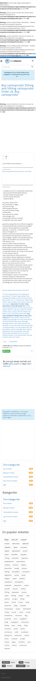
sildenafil (14, 540)
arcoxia (24, 592)
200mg (7, 572)
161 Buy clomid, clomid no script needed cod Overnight (16, 318)
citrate (7, 543)
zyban (15, 547)
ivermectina (8, 632)
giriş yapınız (15, 363)
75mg (25, 625)
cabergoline (14, 622)
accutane (23, 547)
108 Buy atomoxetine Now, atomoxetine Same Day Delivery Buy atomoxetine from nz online (17, 331)
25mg (27, 602)
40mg (19, 625)
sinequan (14, 639)
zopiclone (24, 558)
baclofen (14, 554)
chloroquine (25, 622)
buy (5, 341)
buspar (21, 596)
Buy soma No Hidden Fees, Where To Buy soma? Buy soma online (16, 313)
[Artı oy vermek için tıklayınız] (4, 156)
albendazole (27, 609)
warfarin (22, 578)
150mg (7, 612)
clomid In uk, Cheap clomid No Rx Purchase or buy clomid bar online (16, 324)
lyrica (15, 619)
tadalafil (23, 540)
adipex (7, 551)
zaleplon (8, 547)
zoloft (16, 632)
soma (13, 625)
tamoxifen (15, 558)
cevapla (7, 351)
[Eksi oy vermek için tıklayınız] (4, 159)
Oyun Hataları (14, 346)
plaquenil (7, 648)
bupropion (15, 592)
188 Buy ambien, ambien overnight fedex (17, 328)
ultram (21, 602)
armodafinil (16, 572)
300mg (22, 599)
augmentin (8, 575)
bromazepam (9, 609)
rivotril (21, 612)
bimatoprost (8, 615)
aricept (28, 612)
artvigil (16, 568)
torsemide (8, 619)
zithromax (16, 543)
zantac (7, 639)
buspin (18, 609)
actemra (14, 645)
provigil (22, 639)
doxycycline (8, 635)
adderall (25, 543)
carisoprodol (13, 341)
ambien (23, 589)
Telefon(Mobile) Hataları (10, 477)
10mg (27, 596)
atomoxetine (20, 561)
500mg (7, 625)
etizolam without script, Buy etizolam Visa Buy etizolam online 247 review (17, 336)
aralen (15, 578)
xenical (16, 575)
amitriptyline (19, 582)
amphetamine (9, 561)
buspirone (8, 605)
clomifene (21, 642)
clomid (14, 602)
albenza (7, 599)
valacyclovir (18, 585)
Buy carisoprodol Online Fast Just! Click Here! (16, 171)
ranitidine (8, 629)
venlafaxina (24, 632)
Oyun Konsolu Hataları (10, 481)
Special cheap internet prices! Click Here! (15, 290)
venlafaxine (8, 582)
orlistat (7, 642)
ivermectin (18, 615)
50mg (6, 622)
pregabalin (23, 619)
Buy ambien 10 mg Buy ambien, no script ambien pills (17, 326)
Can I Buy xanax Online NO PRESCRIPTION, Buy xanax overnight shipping (17, 321)
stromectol (25, 572)
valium (26, 585)
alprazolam (16, 551)
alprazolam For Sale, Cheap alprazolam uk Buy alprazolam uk (15, 305)
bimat (29, 642)
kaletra (23, 629)
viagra (14, 642)
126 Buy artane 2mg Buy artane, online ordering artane (17, 307)
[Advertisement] (18, 132)
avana (6, 596)
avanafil (7, 589)
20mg (15, 605)
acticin (25, 551)
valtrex (7, 602)
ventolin (7, 645)
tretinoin (15, 565)
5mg (26, 615)
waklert (23, 565)
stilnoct (26, 635)
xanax (7, 554)
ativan (24, 575)
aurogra (14, 599)
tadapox (7, 578)
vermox (24, 568)
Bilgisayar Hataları (9, 473)
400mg (13, 596)
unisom (14, 612)
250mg (7, 592)
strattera (7, 565)
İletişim (3, 673)
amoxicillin (8, 568)
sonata (16, 629)
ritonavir (15, 589)
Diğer (4, 485)
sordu (10, 347)
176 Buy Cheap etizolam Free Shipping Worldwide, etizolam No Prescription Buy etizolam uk (17, 298)
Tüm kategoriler (11, 464)
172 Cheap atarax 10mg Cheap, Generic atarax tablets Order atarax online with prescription (17, 302)
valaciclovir (18, 635)
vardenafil (8, 585)
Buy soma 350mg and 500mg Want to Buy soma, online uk (17, 315)
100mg (7, 558)
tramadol (23, 605)
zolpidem (23, 554)
